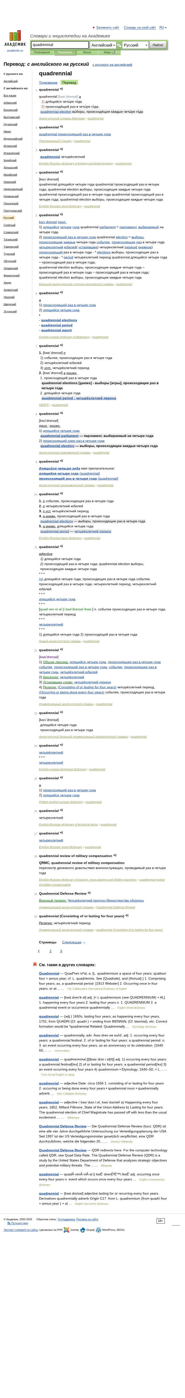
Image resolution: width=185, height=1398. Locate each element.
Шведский (10, 304)
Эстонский (10, 311)
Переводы (65, 52)
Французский (12, 275)
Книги (87, 52)
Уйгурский (10, 261)
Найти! (158, 45)
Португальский (13, 210)
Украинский (11, 268)
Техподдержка (66, 1219)
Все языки (10, 95)
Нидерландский (13, 189)
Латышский (11, 167)
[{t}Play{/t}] (61, 89)
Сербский (9, 225)
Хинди (7, 282)
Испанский (10, 145)
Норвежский (11, 196)
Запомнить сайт (108, 27)
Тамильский (11, 246)
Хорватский (11, 289)
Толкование (48, 82)
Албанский (10, 102)
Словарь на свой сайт (140, 27)
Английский (11, 81)
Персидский (11, 203)
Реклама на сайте (87, 1219)
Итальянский (12, 153)
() (89, 473)
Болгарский (11, 109)
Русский (9, 217)
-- (76, 284)
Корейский (10, 160)
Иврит (7, 131)
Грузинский (10, 124)
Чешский (9, 297)
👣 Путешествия (17, 1223)
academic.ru (15, 50)
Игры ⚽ (110, 52)
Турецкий (9, 253)
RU (161, 27)
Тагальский (11, 239)
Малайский (10, 174)
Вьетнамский (12, 117)
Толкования (42, 52)
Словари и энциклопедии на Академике (70, 36)
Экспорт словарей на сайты (21, 1229)
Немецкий (10, 181)
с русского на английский (112, 64)
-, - (88, 879)
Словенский (11, 232)
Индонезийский (13, 138)
